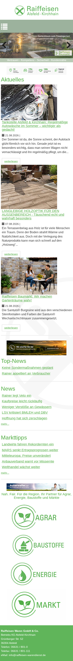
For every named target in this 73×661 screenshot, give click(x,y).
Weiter (67, 45)
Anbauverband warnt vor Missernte (28, 461)
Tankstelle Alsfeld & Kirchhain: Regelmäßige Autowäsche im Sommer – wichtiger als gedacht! (35, 125)
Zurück (5, 45)
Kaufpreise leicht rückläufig (22, 401)
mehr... (5, 423)
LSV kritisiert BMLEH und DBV (25, 412)
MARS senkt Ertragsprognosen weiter (30, 450)
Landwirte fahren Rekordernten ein (28, 444)
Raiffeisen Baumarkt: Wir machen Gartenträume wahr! (27, 298)
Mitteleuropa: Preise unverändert (26, 456)
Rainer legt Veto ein (16, 395)
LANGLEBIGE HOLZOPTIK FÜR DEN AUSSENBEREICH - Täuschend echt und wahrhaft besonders (33, 214)
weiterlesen (11, 161)
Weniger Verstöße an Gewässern (26, 407)
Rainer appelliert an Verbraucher (26, 373)
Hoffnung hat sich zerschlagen (24, 418)
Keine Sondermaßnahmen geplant (27, 368)
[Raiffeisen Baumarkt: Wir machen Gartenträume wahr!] (36, 276)
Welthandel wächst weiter (21, 467)
